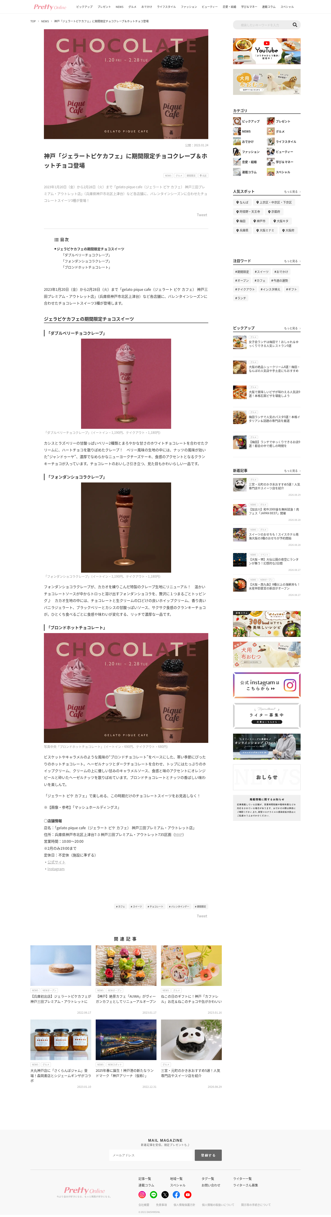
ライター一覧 (242, 1178)
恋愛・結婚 (229, 7)
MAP (178, 834)
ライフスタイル (166, 7)
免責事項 (161, 1205)
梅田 (242, 221)
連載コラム (269, 7)
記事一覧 (144, 1178)
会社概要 (143, 1205)
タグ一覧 (208, 1178)
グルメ (132, 7)
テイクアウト (246, 289)
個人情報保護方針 (184, 1205)
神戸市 (261, 221)
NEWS (119, 7)
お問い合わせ (211, 1185)
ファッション (189, 7)
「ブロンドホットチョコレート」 (86, 267)
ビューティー (210, 7)
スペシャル (287, 7)
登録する (208, 1155)
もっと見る (291, 191)
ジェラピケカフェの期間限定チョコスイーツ (90, 248)
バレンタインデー (180, 906)
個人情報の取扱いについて (218, 1205)
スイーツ (137, 906)
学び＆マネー (249, 7)
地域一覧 (176, 1178)
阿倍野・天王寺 (250, 211)
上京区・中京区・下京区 (276, 202)
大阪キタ (282, 221)
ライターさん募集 (245, 1185)
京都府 (275, 211)
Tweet (202, 215)
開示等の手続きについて (256, 1205)
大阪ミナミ (267, 230)
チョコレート (156, 906)
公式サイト (57, 862)
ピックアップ (84, 7)
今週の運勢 (280, 280)
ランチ (241, 298)
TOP (33, 21)
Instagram (56, 868)
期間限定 (201, 906)
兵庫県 (244, 230)
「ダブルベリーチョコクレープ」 (86, 255)
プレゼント (104, 7)
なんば (244, 202)
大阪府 (290, 230)
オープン (243, 280)
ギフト (292, 289)
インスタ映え (271, 289)
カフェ (121, 906)
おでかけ (146, 7)
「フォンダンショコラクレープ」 (86, 261)
